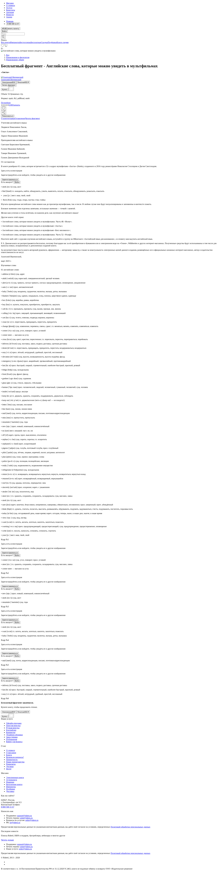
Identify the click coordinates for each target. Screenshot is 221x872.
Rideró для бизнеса (14, 742)
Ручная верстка (12, 728)
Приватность (12, 759)
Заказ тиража (12, 737)
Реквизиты (11, 764)
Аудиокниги (11, 780)
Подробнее (6, 103)
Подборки (52, 42)
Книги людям (63, 42)
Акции (9, 17)
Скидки (44, 42)
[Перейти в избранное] (2, 46)
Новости (10, 15)
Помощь (9, 21)
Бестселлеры (25, 42)
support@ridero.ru (24, 816)
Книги (9, 755)
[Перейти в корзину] (6, 46)
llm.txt (8, 769)
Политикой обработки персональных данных (130, 827)
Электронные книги (15, 777)
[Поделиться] (3, 112)
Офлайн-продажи (13, 723)
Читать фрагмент (8, 85)
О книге (4, 118)
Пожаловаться (7, 116)
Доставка (10, 791)
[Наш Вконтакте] (7, 862)
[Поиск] (3, 37)
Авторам (10, 12)
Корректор (10, 732)
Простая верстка (13, 725)
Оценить (16, 105)
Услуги (9, 8)
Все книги (5, 42)
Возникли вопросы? (15, 757)
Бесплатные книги (14, 784)
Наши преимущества (15, 762)
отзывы (11, 118)
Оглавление (20, 118)
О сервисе (10, 5)
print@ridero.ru (26, 818)
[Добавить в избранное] (3, 108)
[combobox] (110, 34)
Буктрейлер (11, 730)
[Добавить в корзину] (11, 89)
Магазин (10, 3)
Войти (4, 31)
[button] (110, 37)
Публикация (11, 739)
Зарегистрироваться (10, 180)
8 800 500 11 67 (7, 807)
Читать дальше (7, 840)
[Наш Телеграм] (7, 864)
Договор (10, 766)
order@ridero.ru (31, 820)
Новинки (10, 782)
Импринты (15, 42)
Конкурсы (10, 10)
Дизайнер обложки (14, 735)
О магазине (11, 753)
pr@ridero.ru (15, 822)
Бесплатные (36, 42)
